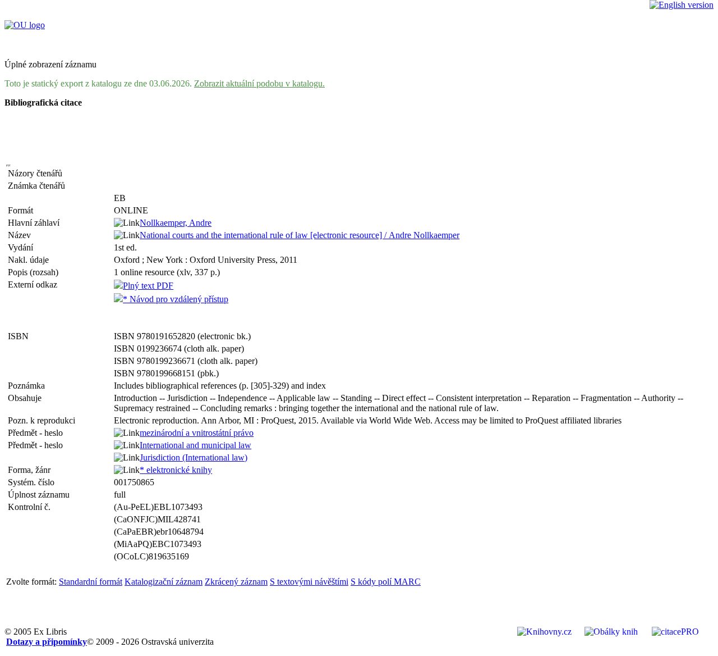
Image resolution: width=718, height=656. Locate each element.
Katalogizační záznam (163, 581)
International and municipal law (195, 445)
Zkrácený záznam (236, 581)
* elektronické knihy (176, 470)
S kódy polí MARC (386, 581)
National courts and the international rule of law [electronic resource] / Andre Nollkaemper (299, 235)
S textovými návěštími (309, 581)
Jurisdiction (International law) (193, 457)
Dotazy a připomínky (46, 641)
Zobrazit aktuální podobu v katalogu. (259, 83)
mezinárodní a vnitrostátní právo (197, 433)
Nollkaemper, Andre (175, 222)
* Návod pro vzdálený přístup (175, 299)
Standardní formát (90, 581)
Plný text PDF (148, 285)
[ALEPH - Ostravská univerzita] (24, 25)
